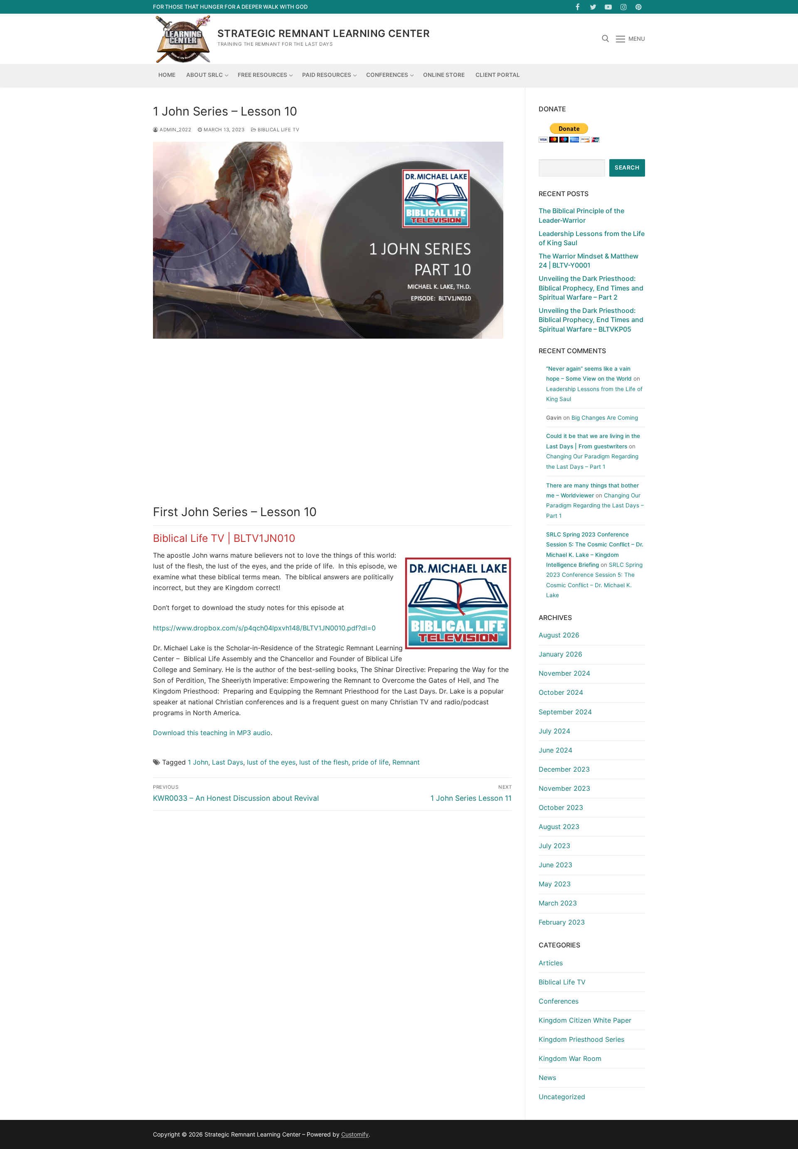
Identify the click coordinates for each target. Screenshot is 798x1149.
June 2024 (555, 750)
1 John (198, 762)
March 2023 (558, 903)
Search (627, 167)
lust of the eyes (271, 762)
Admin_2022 (174, 130)
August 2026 (559, 635)
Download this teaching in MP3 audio (212, 732)
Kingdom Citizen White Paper (585, 1020)
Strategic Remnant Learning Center (323, 33)
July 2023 (554, 845)
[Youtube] (608, 6)
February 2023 (562, 922)
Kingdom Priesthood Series (581, 1039)
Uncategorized (562, 1096)
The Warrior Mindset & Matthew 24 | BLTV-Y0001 (588, 260)
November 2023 (564, 788)
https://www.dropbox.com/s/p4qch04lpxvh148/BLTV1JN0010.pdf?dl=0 (264, 628)
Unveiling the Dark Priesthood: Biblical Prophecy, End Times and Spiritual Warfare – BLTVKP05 (591, 319)
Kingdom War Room (570, 1058)
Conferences (559, 1001)
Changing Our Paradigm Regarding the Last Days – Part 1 (595, 505)
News (547, 1077)
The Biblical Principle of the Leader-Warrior (581, 215)
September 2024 (565, 712)
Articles (551, 963)
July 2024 (554, 731)
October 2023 (561, 807)
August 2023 (559, 826)
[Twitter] (593, 6)
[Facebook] (577, 6)
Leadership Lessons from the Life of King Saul (592, 238)
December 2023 (564, 769)
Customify (355, 1134)
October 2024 (561, 692)
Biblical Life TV (277, 130)
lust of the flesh (323, 762)
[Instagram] (623, 6)
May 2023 (555, 884)
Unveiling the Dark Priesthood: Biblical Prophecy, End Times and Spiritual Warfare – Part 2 (591, 287)
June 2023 (555, 865)
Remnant (406, 762)
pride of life (370, 762)
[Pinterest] (638, 6)
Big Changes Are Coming (604, 417)
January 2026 (560, 654)
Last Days (227, 762)
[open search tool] (605, 38)
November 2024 (564, 673)
